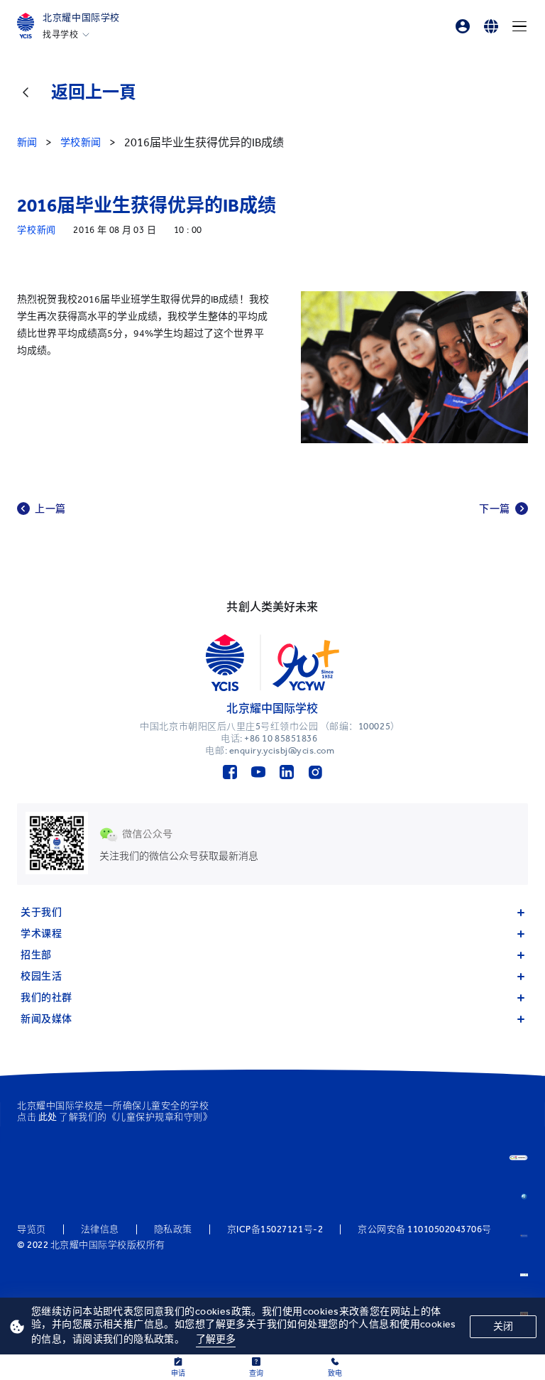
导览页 (31, 1229)
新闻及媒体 (46, 1019)
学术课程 (41, 934)
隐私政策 (173, 1229)
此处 (47, 1117)
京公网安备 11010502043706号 (425, 1229)
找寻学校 (60, 35)
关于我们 (41, 912)
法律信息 (100, 1229)
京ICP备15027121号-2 (275, 1229)
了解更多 (216, 1339)
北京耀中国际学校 (81, 17)
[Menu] (519, 26)
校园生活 (41, 976)
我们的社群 (46, 997)
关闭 (503, 1326)
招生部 (36, 955)
